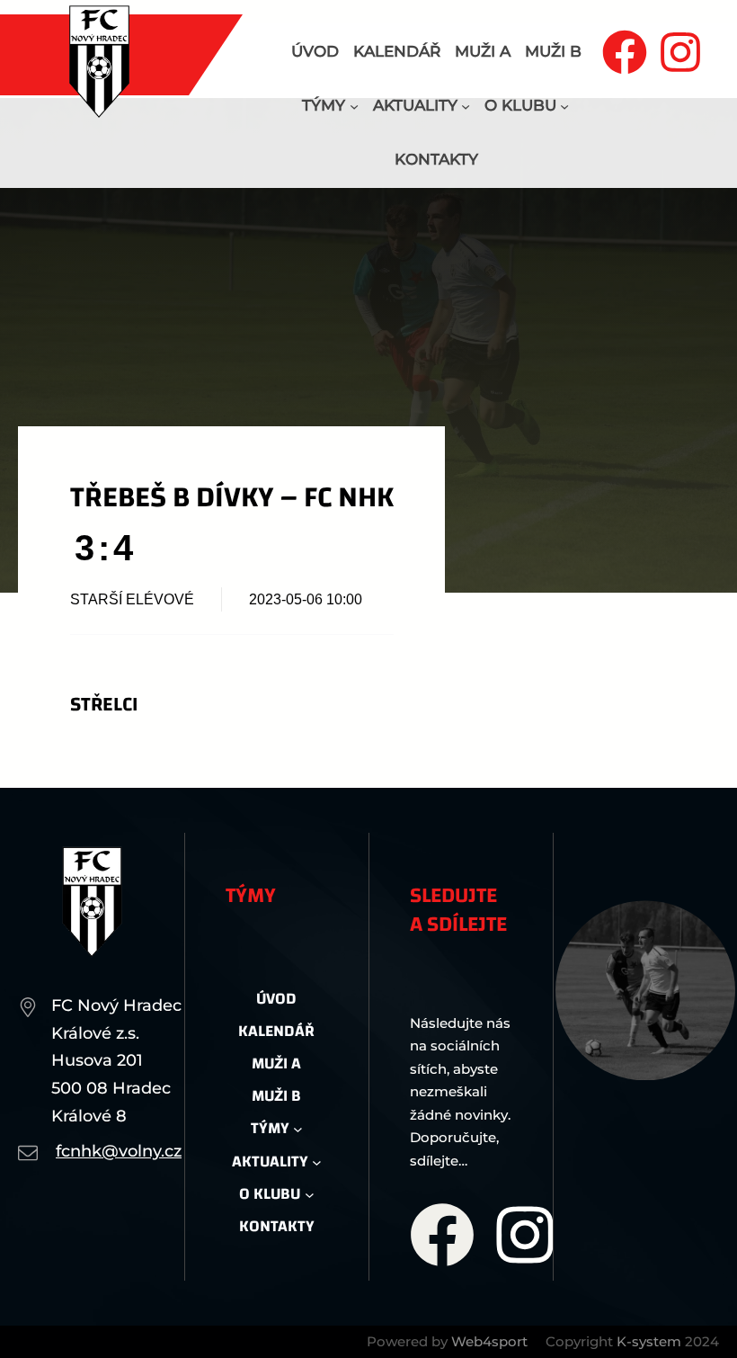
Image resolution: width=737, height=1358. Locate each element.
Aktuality (415, 105)
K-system (649, 1341)
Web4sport (489, 1341)
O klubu (520, 105)
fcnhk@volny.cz (119, 1151)
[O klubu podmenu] (564, 106)
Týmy (323, 105)
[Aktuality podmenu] (465, 106)
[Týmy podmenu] (354, 106)
